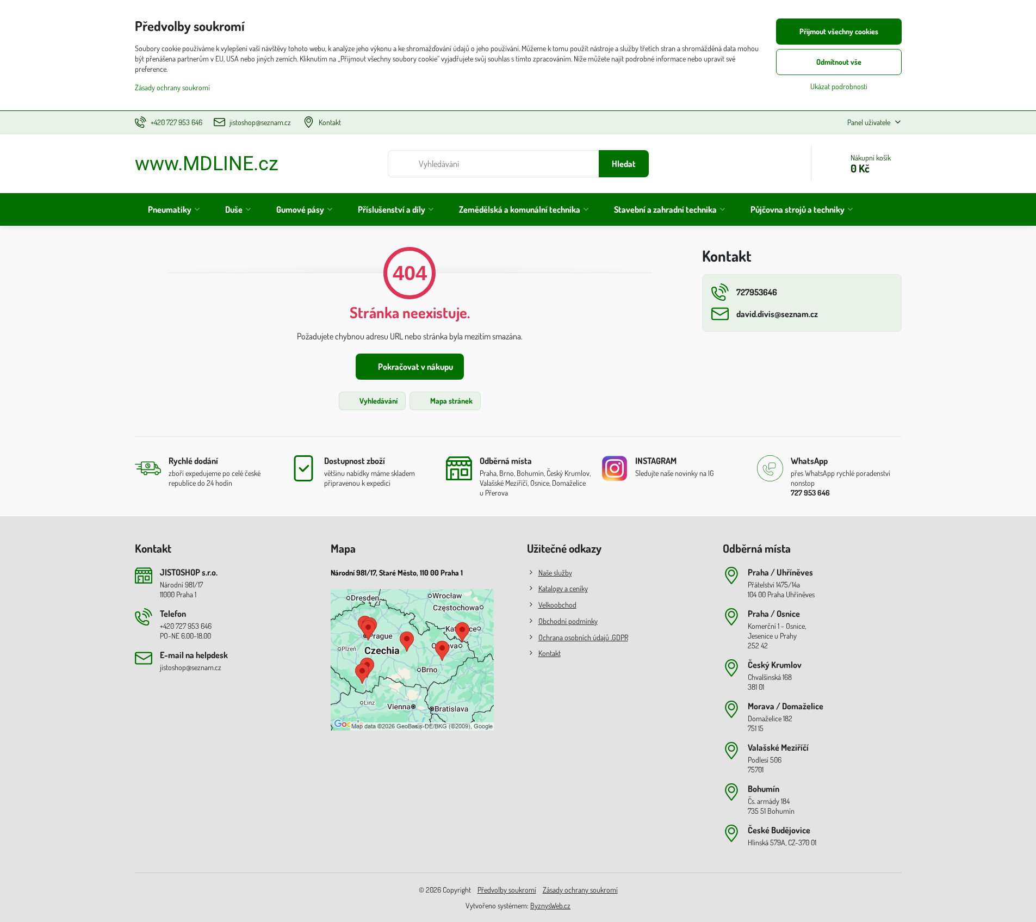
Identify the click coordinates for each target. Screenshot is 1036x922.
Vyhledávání (378, 400)
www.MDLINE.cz (206, 164)
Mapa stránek (451, 400)
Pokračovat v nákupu (414, 366)
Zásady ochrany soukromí (580, 889)
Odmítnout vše (838, 61)
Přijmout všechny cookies (838, 31)
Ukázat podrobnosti (838, 86)
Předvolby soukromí (506, 889)
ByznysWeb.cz (550, 905)
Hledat (624, 163)
